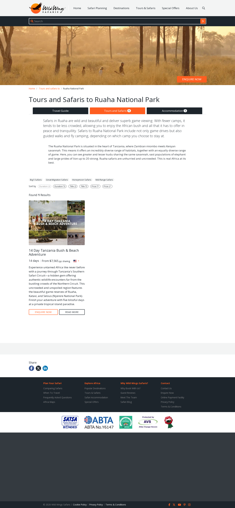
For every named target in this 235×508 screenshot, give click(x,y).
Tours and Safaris (117, 111)
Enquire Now (167, 392)
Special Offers (170, 8)
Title (72, 186)
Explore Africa (92, 383)
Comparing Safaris (52, 388)
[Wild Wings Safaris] (47, 8)
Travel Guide (60, 111)
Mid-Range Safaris (104, 179)
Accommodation (174, 111)
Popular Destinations (95, 388)
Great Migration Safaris (57, 179)
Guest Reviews (128, 392)
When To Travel (51, 392)
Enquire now (191, 79)
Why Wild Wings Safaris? (134, 383)
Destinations (121, 8)
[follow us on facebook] (169, 504)
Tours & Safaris (145, 8)
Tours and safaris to (49, 88)
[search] (203, 21)
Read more (72, 312)
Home (77, 8)
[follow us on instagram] (189, 504)
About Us (192, 8)
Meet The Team (129, 397)
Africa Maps (49, 401)
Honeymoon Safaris (81, 179)
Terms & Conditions (171, 406)
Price (94, 186)
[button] (76, 261)
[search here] (203, 8)
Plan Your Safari (52, 383)
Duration (43, 186)
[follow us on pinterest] (184, 504)
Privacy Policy (167, 401)
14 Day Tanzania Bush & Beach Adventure (54, 252)
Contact (165, 383)
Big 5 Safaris (36, 179)
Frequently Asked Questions (57, 397)
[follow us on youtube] (179, 504)
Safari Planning (97, 8)
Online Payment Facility (172, 397)
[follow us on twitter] (174, 504)
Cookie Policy (80, 504)
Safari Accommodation (96, 397)
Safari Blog (126, 401)
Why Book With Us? (130, 388)
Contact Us (166, 388)
